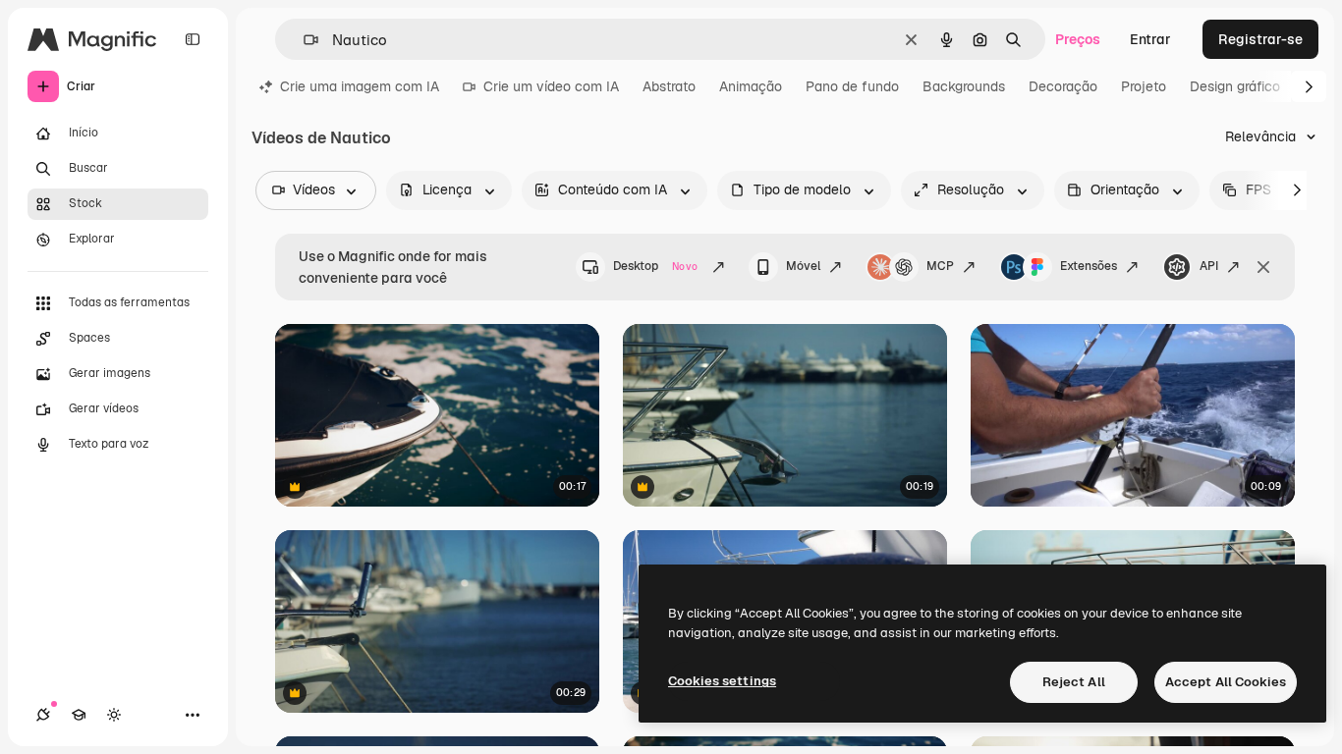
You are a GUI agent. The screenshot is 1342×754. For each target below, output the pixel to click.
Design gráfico (1235, 86)
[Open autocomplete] (303, 39)
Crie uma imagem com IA (359, 86)
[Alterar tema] (114, 714)
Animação (750, 86)
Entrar (1150, 39)
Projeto (1143, 86)
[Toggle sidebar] (192, 39)
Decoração (1063, 86)
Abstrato (669, 86)
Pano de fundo (852, 86)
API (1209, 266)
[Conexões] (43, 714)
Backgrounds (964, 86)
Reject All (1073, 681)
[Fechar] (1263, 267)
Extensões (1088, 266)
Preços (1077, 39)
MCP (940, 266)
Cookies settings (722, 681)
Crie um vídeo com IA (551, 86)
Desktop (655, 266)
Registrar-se (1260, 39)
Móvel (803, 266)
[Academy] (78, 714)
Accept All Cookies (1225, 681)
